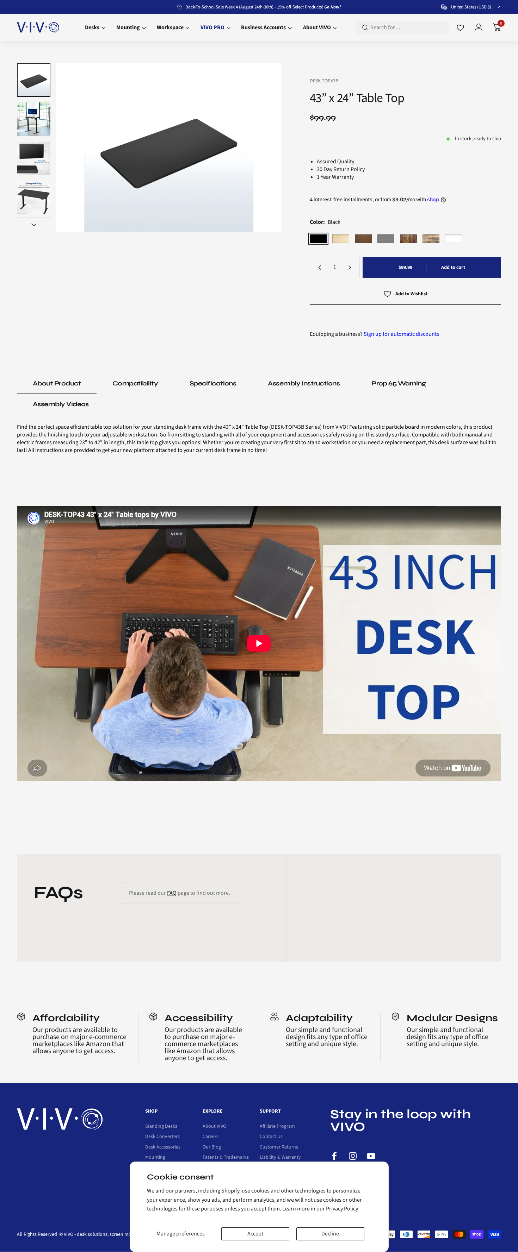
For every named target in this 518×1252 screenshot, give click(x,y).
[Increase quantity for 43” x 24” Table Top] (351, 267)
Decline (330, 1234)
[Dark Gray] (385, 238)
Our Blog (212, 1147)
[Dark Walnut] (363, 238)
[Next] (262, 147)
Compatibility (135, 383)
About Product (57, 383)
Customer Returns (279, 1147)
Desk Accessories (162, 1147)
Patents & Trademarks (226, 1158)
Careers (210, 1137)
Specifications (213, 383)
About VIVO (214, 1127)
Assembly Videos (61, 404)
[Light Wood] (340, 238)
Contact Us (271, 1137)
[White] (453, 238)
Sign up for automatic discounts (401, 334)
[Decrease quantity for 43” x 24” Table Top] (318, 267)
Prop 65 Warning (398, 383)
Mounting (155, 1158)
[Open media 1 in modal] (168, 147)
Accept (255, 1234)
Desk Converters (162, 1137)
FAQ (172, 893)
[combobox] (471, 7)
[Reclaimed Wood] (431, 238)
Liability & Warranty (280, 1158)
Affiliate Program (277, 1127)
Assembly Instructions (304, 383)
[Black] (318, 238)
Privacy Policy (342, 1209)
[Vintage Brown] (408, 238)
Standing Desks (161, 1127)
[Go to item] (33, 80)
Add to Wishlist (411, 293)
